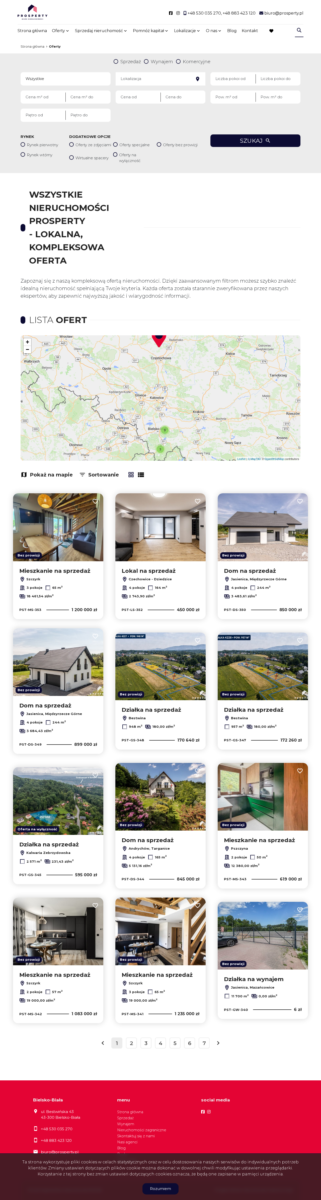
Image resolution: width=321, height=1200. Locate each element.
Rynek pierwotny (42, 144)
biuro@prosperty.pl (59, 1152)
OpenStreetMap (274, 459)
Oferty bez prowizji (180, 144)
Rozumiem (160, 1188)
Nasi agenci (127, 1142)
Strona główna (32, 30)
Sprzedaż (125, 1118)
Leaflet (241, 459)
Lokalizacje (185, 30)
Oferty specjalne (134, 144)
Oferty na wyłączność (129, 157)
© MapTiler (254, 459)
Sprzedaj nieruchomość (99, 30)
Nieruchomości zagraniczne (141, 1130)
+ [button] (27, 342)
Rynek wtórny (39, 154)
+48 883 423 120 (56, 1140)
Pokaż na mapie (51, 475)
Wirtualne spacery (92, 157)
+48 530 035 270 (56, 1129)
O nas (211, 30)
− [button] (27, 349)
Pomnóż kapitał (148, 30)
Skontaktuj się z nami (136, 1136)
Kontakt (250, 30)
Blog (232, 30)
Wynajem (125, 1124)
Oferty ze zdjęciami (93, 144)
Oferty (58, 30)
